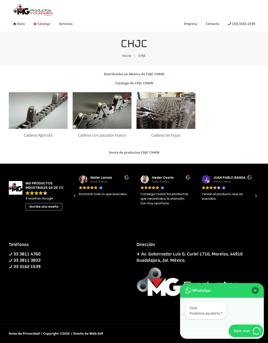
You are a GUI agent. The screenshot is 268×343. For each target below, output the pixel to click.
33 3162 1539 (27, 267)
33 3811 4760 (27, 254)
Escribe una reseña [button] (44, 207)
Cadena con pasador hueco (102, 135)
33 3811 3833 (27, 260)
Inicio (126, 55)
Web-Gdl (96, 333)
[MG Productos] (33, 9)
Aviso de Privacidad (24, 333)
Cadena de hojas (165, 135)
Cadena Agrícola (38, 135)
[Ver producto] (62, 98)
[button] (256, 196)
